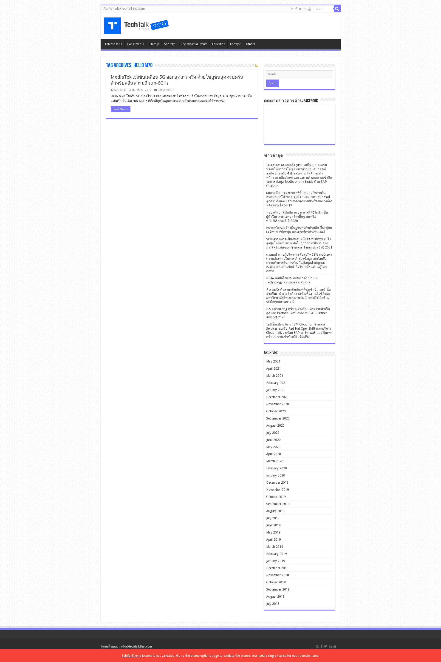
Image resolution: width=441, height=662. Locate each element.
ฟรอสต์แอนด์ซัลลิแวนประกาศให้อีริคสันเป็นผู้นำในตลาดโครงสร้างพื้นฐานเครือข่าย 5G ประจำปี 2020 (297, 217)
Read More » (120, 109)
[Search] (337, 8)
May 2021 (273, 361)
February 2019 (276, 554)
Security (169, 44)
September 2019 (278, 504)
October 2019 (276, 497)
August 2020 (275, 425)
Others (250, 44)
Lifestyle (235, 44)
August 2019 (275, 511)
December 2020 (277, 397)
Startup (154, 44)
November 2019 (277, 489)
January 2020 (275, 475)
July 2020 (273, 432)
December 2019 (277, 482)
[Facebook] (296, 9)
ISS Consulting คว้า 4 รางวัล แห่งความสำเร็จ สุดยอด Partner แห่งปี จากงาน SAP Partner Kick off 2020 (298, 313)
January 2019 (275, 561)
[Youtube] (309, 9)
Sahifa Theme (131, 655)
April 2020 (273, 454)
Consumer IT (135, 44)
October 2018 (276, 582)
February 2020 (276, 468)
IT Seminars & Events (193, 44)
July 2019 (273, 518)
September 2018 (278, 589)
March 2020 (274, 461)
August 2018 (275, 596)
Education (218, 44)
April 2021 (273, 368)
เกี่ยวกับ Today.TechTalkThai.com (124, 8)
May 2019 (273, 532)
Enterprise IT (113, 44)
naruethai (119, 89)
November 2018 (277, 575)
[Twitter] (300, 9)
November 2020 (277, 404)
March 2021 (274, 375)
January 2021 (275, 390)
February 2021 (276, 383)
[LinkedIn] (305, 9)
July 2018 (273, 603)
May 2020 (273, 447)
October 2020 (276, 411)
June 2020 (273, 440)
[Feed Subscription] (256, 66)
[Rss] (292, 9)
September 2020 (278, 418)
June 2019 (273, 525)
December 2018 (277, 568)
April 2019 (273, 539)
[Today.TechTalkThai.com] (137, 24)
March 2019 (274, 546)
